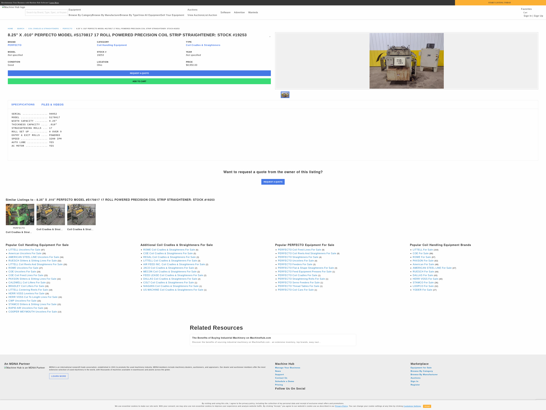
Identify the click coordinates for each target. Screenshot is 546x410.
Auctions (192, 10)
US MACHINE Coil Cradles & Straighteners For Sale (173, 290)
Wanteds (253, 12)
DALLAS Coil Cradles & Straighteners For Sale (170, 279)
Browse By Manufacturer (106, 15)
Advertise (239, 12)
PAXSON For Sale (423, 260)
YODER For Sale (422, 290)
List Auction (210, 15)
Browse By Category (80, 15)
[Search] (64, 12)
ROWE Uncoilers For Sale (23, 268)
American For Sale (423, 264)
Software (226, 12)
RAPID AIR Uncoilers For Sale (26, 308)
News (278, 371)
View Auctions (196, 15)
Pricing (279, 385)
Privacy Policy (341, 406)
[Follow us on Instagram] (283, 393)
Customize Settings (412, 406)
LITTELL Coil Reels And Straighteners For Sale (36, 264)
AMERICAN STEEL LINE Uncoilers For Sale (34, 257)
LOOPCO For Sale (423, 286)
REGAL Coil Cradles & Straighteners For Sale (169, 257)
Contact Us (281, 378)
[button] (285, 95)
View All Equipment (149, 15)
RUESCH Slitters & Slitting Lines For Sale (33, 260)
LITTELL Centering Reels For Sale (28, 290)
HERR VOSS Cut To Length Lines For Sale (33, 297)
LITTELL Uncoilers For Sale (24, 250)
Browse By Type (129, 15)
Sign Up (538, 16)
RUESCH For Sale (423, 271)
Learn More (54, 3)
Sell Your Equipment (172, 15)
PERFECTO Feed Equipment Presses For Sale (305, 271)
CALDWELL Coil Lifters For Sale (27, 282)
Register (415, 385)
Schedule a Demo (284, 381)
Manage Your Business (287, 367)
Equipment (75, 10)
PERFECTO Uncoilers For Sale (296, 260)
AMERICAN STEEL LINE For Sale (432, 268)
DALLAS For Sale (423, 275)
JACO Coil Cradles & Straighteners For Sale (168, 268)
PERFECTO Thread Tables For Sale (298, 286)
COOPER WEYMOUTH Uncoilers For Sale (33, 311)
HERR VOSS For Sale (425, 279)
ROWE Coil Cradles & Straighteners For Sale (169, 250)
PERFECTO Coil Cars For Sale (296, 290)
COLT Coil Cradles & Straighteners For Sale (168, 282)
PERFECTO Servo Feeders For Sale (299, 282)
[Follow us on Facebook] (277, 393)
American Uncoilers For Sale (25, 253)
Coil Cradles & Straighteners (43, 28)
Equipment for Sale (421, 367)
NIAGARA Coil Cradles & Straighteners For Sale (171, 286)
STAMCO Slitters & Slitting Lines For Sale (33, 304)
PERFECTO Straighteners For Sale (298, 257)
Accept (427, 406)
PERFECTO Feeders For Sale (295, 264)
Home (10, 28)
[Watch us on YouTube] (288, 393)
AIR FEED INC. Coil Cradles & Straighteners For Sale (174, 264)
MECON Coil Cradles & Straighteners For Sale (170, 271)
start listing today (499, 3)
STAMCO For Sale (423, 282)
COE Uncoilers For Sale (22, 271)
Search (20, 28)
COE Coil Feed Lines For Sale (26, 275)
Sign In (527, 16)
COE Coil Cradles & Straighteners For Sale (168, 253)
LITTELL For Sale (423, 250)
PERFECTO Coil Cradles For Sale (297, 275)
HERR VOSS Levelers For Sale (27, 293)
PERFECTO (67, 28)
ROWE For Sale (422, 257)
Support (279, 374)
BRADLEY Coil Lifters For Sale (26, 286)
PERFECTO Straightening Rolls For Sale (301, 279)
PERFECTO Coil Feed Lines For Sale (299, 250)
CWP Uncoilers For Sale (23, 301)
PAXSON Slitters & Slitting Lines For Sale (32, 279)
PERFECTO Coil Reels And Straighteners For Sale (307, 253)
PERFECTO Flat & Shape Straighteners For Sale (306, 268)
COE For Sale (421, 253)
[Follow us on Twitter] (293, 393)
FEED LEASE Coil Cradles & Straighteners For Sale (173, 275)
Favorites (526, 9)
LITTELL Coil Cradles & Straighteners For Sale (170, 260)
